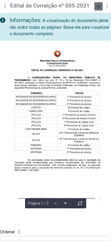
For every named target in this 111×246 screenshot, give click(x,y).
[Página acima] (55, 203)
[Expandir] (80, 203)
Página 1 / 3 (38, 203)
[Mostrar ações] (107, 6)
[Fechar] (101, 20)
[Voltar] (5, 6)
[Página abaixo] (65, 203)
